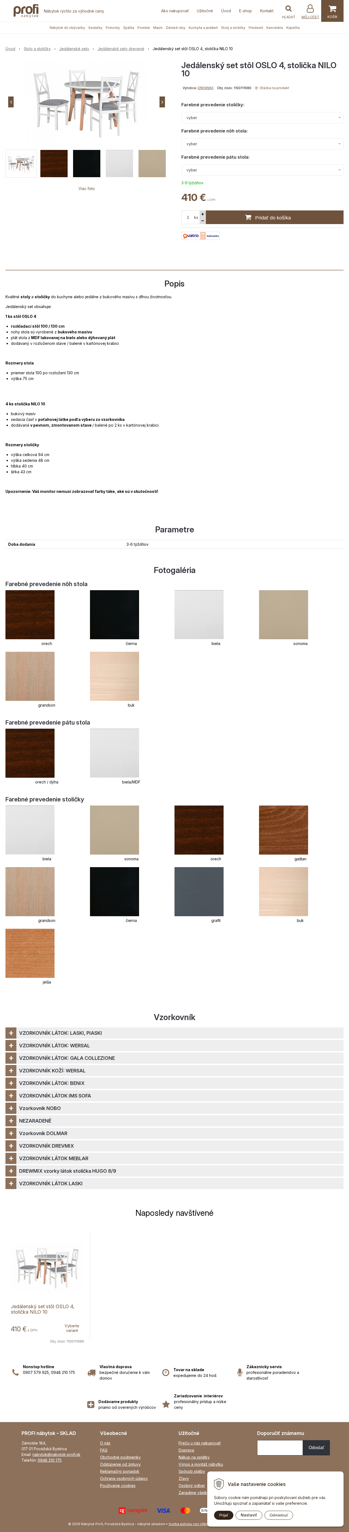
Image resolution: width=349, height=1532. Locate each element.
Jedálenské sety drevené (121, 48)
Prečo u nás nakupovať (200, 1443)
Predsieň (256, 28)
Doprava (186, 1450)
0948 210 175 (50, 1460)
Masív (158, 28)
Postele (143, 28)
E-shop (245, 10)
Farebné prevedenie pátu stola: (215, 157)
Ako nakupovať (175, 10)
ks (196, 217)
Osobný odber (192, 1485)
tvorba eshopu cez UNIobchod (193, 1524)
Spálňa (128, 28)
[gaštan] (283, 829)
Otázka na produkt (274, 88)
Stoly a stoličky (233, 28)
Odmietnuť (279, 1515)
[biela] (199, 614)
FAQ (103, 1450)
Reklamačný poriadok (119, 1471)
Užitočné (205, 10)
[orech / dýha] (30, 752)
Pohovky (113, 28)
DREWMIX (205, 88)
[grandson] (30, 676)
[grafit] (199, 891)
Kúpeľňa (293, 28)
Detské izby (175, 28)
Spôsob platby (192, 1471)
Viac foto (87, 188)
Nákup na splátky (194, 1457)
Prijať (223, 1515)
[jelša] (30, 953)
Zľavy (184, 1478)
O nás (105, 1443)
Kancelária (274, 28)
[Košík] (332, 11)
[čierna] (114, 614)
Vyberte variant (72, 1328)
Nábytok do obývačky (67, 28)
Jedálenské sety (74, 48)
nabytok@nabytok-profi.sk (56, 1454)
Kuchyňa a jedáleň (203, 28)
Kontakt (266, 10)
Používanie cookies (118, 1485)
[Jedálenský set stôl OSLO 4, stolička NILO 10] (86, 102)
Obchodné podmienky (120, 1457)
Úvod (226, 10)
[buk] (114, 676)
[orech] (30, 614)
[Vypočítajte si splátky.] (200, 235)
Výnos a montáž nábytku (201, 1464)
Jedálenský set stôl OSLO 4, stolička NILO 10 (42, 1309)
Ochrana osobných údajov (124, 1478)
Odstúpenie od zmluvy (120, 1464)
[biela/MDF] (114, 752)
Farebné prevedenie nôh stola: (214, 131)
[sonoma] (283, 614)
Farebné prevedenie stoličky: (213, 104)
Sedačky (95, 28)
